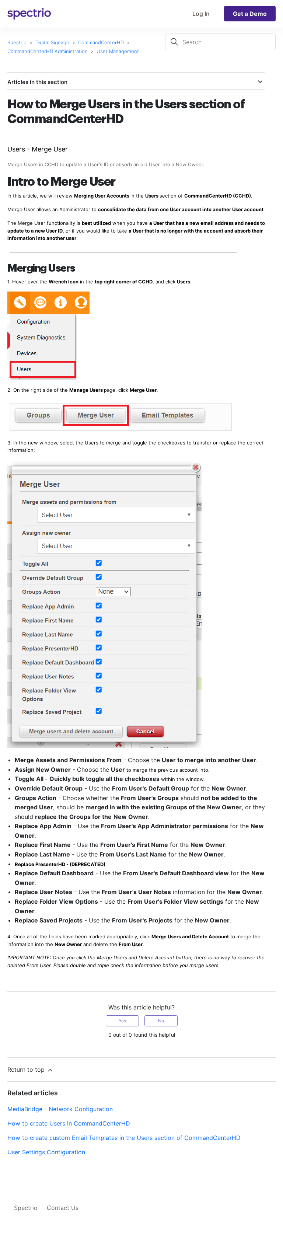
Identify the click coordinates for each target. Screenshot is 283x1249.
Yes (122, 1020)
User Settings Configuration (46, 1152)
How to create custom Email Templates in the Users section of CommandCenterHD (124, 1137)
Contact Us (62, 1207)
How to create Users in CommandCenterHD (68, 1123)
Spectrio (17, 42)
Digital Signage (52, 42)
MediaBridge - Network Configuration (60, 1109)
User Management (118, 51)
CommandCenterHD (101, 42)
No (161, 1020)
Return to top (26, 1069)
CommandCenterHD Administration (47, 51)
